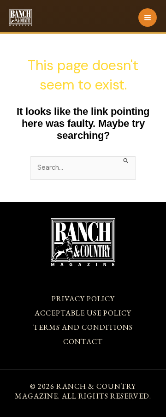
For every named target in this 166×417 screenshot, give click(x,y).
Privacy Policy (83, 299)
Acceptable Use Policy (83, 313)
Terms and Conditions (83, 327)
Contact (83, 341)
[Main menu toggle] (147, 17)
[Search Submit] (126, 160)
